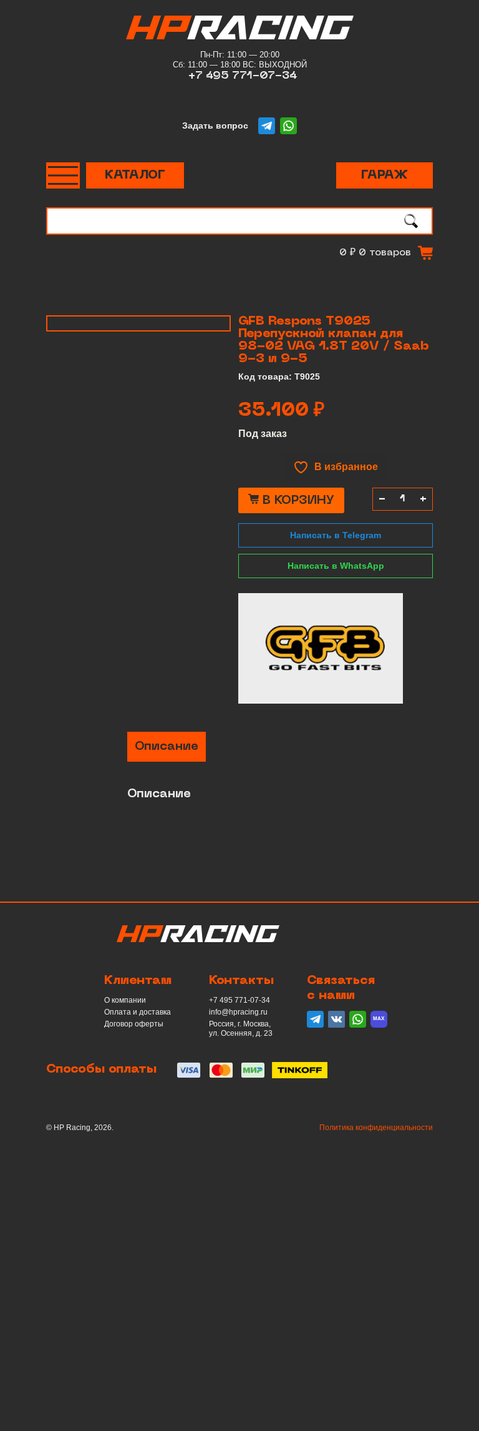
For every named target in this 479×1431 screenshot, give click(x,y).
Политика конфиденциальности (376, 1127)
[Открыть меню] (63, 175)
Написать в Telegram (335, 535)
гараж (384, 175)
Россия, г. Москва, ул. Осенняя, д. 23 (241, 1028)
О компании (125, 1000)
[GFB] (320, 648)
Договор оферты (133, 1024)
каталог (135, 175)
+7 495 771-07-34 (242, 76)
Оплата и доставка (137, 1012)
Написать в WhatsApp (336, 566)
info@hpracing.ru (238, 1012)
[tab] (166, 747)
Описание (166, 746)
